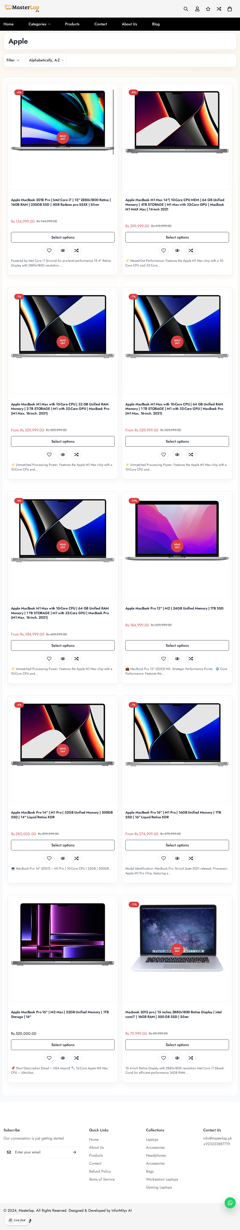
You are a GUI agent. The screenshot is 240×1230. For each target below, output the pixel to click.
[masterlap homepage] (22, 9)
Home (93, 1139)
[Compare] (76, 250)
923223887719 (218, 1144)
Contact (100, 24)
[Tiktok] (30, 1221)
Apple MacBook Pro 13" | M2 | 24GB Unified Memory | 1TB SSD (174, 608)
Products (72, 24)
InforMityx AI (122, 1210)
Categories (37, 24)
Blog (156, 24)
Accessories (155, 1147)
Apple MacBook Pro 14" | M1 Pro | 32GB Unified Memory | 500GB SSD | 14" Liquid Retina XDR (62, 814)
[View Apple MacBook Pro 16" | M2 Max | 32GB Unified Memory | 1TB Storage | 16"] (62, 950)
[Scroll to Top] (230, 1204)
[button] (229, 9)
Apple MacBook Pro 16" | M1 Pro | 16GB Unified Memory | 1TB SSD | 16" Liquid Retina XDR (173, 814)
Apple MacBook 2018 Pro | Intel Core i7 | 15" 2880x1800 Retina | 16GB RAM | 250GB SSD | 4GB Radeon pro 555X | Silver (61, 202)
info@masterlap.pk (217, 1138)
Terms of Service (102, 1179)
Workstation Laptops (162, 1179)
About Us (129, 24)
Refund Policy (100, 1171)
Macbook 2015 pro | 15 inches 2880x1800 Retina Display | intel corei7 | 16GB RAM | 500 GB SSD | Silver (173, 1014)
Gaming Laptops (159, 1187)
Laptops (152, 1139)
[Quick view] (63, 250)
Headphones (156, 1155)
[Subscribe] (74, 1152)
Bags (150, 1171)
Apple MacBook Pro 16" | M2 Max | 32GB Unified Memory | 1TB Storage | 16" (60, 1014)
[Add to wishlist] (49, 250)
